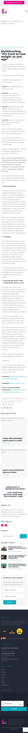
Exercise (11, 47)
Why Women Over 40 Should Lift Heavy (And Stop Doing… (17, 548)
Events (3, 677)
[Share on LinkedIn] (7, 408)
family (23, 398)
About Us (3, 672)
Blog (2, 680)
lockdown (19, 401)
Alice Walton (19, 551)
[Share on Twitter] (4, 408)
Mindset (22, 47)
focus (3, 401)
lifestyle (13, 401)
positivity (10, 404)
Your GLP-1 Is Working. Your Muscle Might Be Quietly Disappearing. (17, 557)
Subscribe (14, 708)
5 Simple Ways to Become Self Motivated (15, 488)
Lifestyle (18, 47)
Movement (3, 48)
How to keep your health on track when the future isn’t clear (12, 494)
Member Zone (5, 685)
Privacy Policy (14, 729)
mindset (4, 404)
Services (3, 674)
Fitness (15, 47)
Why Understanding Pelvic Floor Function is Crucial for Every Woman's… (17, 565)
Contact (3, 682)
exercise (18, 398)
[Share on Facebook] (1, 408)
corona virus (5, 398)
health (8, 401)
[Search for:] (10, 536)
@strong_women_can (17, 383)
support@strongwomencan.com (10, 659)
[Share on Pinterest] (10, 408)
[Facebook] (2, 525)
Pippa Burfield (11, 48)
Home (3, 669)
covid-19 (12, 398)
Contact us (6, 644)
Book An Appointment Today (14, 2)
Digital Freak (23, 727)
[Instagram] (6, 525)
